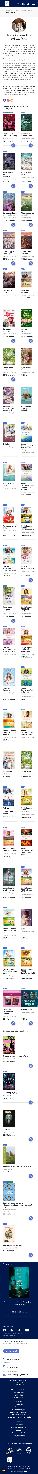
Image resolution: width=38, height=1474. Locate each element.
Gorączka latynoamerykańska (15, 1056)
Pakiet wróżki (26, 1010)
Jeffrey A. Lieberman (10, 1209)
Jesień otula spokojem (26, 253)
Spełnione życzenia (7, 689)
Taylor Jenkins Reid (19, 1304)
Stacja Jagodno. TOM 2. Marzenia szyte (10, 971)
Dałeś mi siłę (8, 444)
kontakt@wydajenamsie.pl (18, 1375)
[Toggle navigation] (18, 3)
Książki (19, 1401)
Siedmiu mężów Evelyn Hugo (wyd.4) (19, 1302)
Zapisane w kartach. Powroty (10, 135)
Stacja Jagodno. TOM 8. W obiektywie (27, 649)
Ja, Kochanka (26, 929)
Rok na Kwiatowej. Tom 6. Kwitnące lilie (10, 568)
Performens (26, 771)
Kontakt (19, 1422)
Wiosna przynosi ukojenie (27, 214)
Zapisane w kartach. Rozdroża (8, 174)
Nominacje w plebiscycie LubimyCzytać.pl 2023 (19, 1413)
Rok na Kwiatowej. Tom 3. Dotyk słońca (27, 732)
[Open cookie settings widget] (3, 1470)
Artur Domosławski (9, 1059)
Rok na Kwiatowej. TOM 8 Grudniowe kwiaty (27, 447)
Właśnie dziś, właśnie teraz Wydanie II (8, 408)
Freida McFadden (9, 1132)
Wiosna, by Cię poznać (12, 1245)
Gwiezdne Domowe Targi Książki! (19, 1417)
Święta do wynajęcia (7, 330)
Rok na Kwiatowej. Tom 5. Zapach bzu (10, 649)
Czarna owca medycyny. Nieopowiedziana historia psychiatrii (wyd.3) (18, 1205)
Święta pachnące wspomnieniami (10, 214)
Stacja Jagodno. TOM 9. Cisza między (27, 609)
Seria (5, 112)
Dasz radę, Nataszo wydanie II (7, 609)
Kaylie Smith (7, 1095)
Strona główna (7, 10)
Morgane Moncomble (10, 1248)
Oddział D (7, 1129)
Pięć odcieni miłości (26, 173)
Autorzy (17, 10)
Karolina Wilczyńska (9, 138)
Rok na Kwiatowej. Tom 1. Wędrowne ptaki (27, 851)
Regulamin (19, 1424)
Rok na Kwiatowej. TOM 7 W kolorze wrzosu (27, 486)
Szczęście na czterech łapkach (26, 408)
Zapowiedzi (19, 1407)
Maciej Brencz (7, 1169)
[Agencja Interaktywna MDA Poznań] (25, 1472)
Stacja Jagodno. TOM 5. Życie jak (10, 849)
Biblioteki (19, 1404)
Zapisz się (10, 1351)
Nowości (10, 112)
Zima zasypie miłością (8, 253)
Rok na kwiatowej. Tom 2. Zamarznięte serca (10, 811)
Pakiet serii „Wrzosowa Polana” (8, 1012)
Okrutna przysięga (10, 1093)
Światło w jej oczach (8, 484)
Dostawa (19, 1430)
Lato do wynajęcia (25, 330)
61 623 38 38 (12, 1367)
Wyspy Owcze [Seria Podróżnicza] (17, 1166)
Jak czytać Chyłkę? (19, 1410)
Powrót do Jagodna (25, 291)
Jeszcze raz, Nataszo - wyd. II (27, 567)
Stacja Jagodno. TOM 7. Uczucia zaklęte (9, 732)
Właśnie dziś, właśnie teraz (8, 889)
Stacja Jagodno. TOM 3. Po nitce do (9, 930)
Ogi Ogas (6, 1211)
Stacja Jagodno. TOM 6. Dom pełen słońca (27, 810)
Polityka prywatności (19, 1427)
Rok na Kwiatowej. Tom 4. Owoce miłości (27, 691)
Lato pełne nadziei (7, 291)
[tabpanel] (19, 1292)
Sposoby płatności (19, 1433)
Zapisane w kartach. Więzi (26, 135)
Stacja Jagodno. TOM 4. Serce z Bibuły (27, 890)
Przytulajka (7, 771)
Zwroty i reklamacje (19, 1436)
